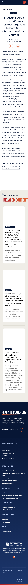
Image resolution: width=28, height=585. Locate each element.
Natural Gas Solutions (8, 453)
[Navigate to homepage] (8, 2)
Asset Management (7, 478)
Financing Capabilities (8, 483)
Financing (10, 227)
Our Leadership (6, 522)
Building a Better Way (7, 510)
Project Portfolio (6, 461)
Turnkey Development (8, 471)
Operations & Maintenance (9, 480)
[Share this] (9, 46)
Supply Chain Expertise (8, 458)
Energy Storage (6, 450)
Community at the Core (8, 507)
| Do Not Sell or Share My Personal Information (18, 577)
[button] (24, 2)
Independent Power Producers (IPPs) (12, 495)
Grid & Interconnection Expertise (11, 456)
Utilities (4, 493)
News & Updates (6, 531)
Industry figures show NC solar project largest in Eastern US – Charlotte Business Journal (13, 166)
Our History (5, 519)
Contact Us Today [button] (10, 430)
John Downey (6, 52)
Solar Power (5, 448)
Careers (4, 534)
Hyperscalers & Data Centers (10, 498)
